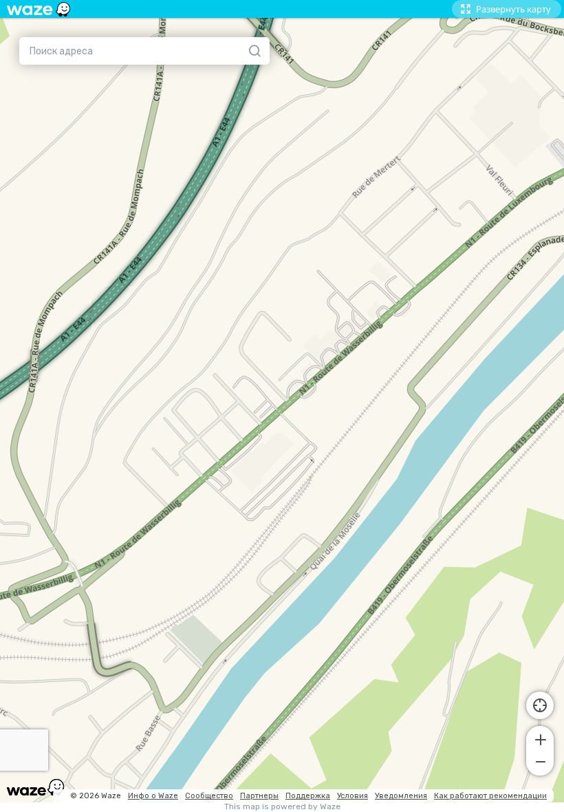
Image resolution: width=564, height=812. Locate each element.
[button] (540, 738)
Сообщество (209, 795)
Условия (352, 795)
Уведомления (401, 795)
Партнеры (259, 795)
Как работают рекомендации (490, 795)
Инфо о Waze (153, 795)
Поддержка (307, 795)
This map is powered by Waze (282, 806)
